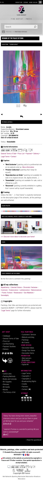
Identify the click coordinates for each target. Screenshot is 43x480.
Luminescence (25, 290)
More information (28, 167)
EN (3, 2)
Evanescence (13, 290)
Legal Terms (5, 157)
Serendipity (5, 295)
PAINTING (8, 32)
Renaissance (18, 293)
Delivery (36, 154)
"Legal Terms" (6, 310)
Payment (29, 154)
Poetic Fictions (7, 293)
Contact (13, 157)
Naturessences (36, 290)
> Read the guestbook (33, 440)
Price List (21, 154)
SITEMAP (25, 2)
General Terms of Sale (8, 154)
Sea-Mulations (29, 293)
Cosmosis (4, 290)
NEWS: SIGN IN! (33, 2)
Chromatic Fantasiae (30, 287)
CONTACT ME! (18, 2)
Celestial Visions (16, 287)
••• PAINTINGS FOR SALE (20, 32)
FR (0, 2)
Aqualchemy (5, 287)
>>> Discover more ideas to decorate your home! (18, 237)
